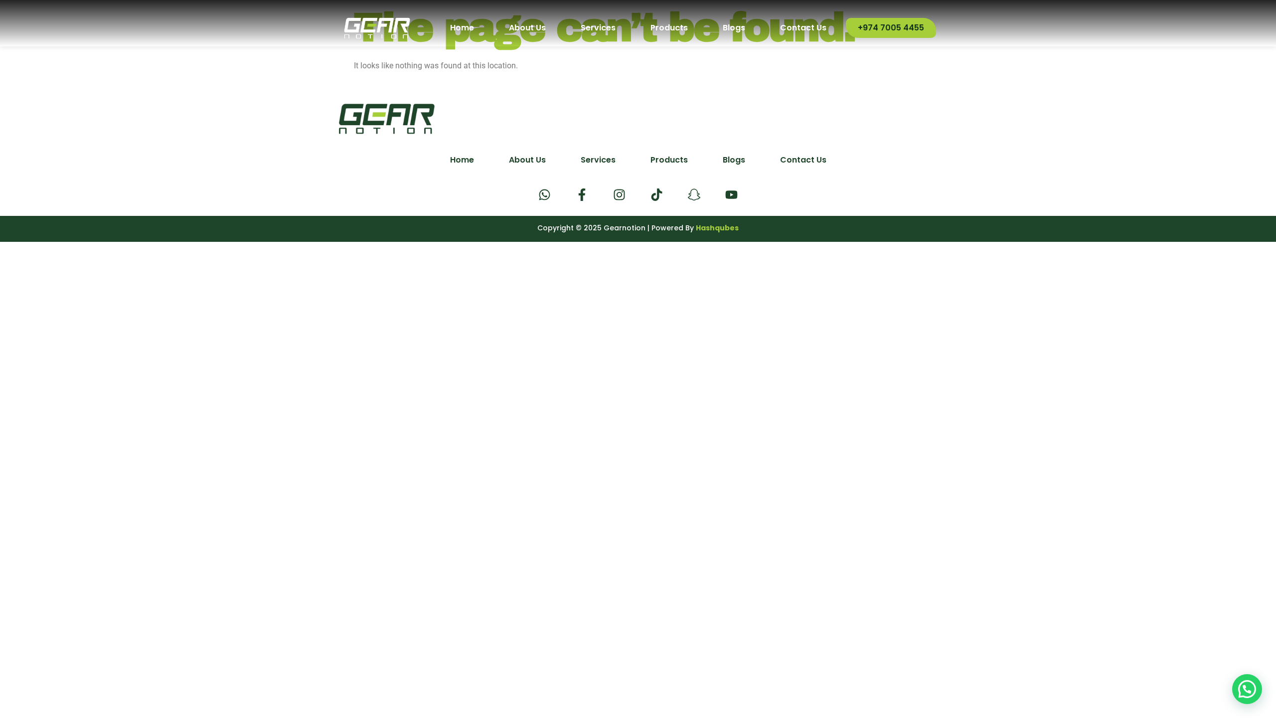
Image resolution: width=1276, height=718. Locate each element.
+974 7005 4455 (891, 27)
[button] (1247, 689)
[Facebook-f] (582, 194)
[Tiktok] (656, 194)
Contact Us (803, 27)
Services (598, 27)
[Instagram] (619, 194)
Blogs (734, 27)
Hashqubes (717, 228)
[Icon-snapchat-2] (694, 194)
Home (462, 27)
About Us (527, 27)
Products (669, 27)
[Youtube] (731, 194)
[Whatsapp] (544, 194)
